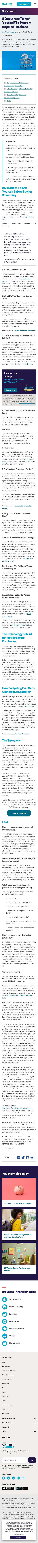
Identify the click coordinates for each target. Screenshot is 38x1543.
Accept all (18, 1537)
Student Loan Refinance (8, 1370)
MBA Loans (5, 1409)
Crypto (4, 1400)
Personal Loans (6, 1366)
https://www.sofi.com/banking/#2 (27, 403)
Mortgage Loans (6, 1379)
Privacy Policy (26, 1467)
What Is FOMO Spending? (25, 330)
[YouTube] (23, 1478)
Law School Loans (7, 1405)
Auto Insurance (6, 1388)
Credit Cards (5, 1396)
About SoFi (6, 1427)
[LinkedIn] (27, 1157)
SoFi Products (6, 1358)
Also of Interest (7, 1423)
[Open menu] (35, 4)
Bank (3, 1362)
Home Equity (5, 1383)
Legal (4, 1431)
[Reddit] (32, 1157)
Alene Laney (11, 32)
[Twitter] (23, 1157)
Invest (3, 1392)
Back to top (6, 1437)
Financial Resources (8, 1418)
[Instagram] (18, 1478)
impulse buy (28, 364)
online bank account (19, 625)
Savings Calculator (22, 734)
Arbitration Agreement (8, 1468)
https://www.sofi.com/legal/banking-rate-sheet (16, 1108)
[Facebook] (18, 1157)
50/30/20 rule (28, 706)
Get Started (23, 4)
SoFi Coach (5, 1413)
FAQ (9, 101)
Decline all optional (19, 1534)
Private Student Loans (8, 1375)
